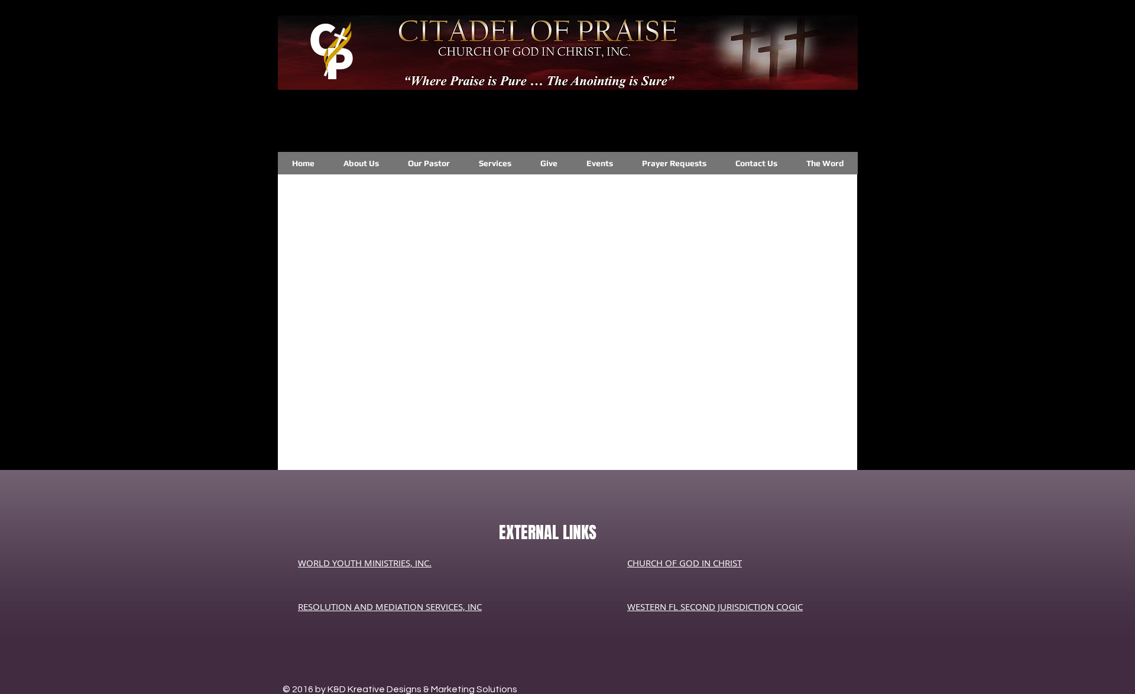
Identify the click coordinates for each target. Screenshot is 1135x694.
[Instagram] (429, 120)
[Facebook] (612, 123)
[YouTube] (798, 122)
